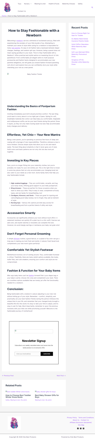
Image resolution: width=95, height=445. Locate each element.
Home (4, 16)
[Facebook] (78, 428)
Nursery (27, 4)
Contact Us (22, 11)
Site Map (81, 425)
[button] (30, 3)
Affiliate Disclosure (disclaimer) (81, 422)
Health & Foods (54, 4)
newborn (20, 41)
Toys (19, 4)
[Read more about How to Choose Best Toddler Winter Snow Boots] (17, 391)
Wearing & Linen (40, 4)
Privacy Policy (72, 417)
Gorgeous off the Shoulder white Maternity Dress (80, 62)
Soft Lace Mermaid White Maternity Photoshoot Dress (80, 54)
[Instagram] (81, 428)
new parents (16, 48)
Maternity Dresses (68, 4)
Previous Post (8, 375)
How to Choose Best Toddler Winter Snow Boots (18, 396)
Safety (80, 4)
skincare (17, 239)
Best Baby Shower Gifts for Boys (47, 396)
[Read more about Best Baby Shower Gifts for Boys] (45, 391)
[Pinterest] (83, 428)
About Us (76, 420)
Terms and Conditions (86, 417)
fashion (31, 275)
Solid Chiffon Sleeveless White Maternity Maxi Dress (80, 46)
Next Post (61, 375)
